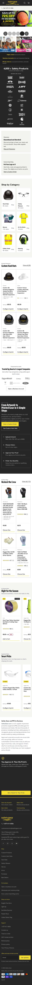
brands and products (16, 54)
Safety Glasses (5, 863)
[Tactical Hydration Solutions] (21, 124)
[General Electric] (10, 105)
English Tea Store (6, 903)
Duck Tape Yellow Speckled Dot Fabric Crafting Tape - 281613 (11, 622)
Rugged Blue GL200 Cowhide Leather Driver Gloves (8, 553)
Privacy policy (5, 944)
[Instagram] (7, 843)
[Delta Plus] (10, 96)
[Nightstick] (10, 119)
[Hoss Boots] (21, 105)
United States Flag (6, 917)
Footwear (4, 874)
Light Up (3, 907)
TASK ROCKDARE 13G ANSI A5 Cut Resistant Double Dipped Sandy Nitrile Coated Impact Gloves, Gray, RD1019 (8, 509)
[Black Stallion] (21, 96)
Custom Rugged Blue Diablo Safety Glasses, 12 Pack (11, 688)
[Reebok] (10, 101)
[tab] (10, 34)
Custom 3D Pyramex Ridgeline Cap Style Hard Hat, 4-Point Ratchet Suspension (9, 334)
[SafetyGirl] (21, 78)
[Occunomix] (21, 82)
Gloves (3, 867)
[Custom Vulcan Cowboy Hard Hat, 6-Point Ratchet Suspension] (23, 276)
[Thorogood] (10, 91)
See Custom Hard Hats (10, 428)
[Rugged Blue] (10, 78)
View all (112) (26, 481)
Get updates (25, 957)
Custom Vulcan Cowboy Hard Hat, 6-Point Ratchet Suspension (23, 290)
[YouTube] (16, 843)
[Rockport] (10, 114)
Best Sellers (4, 877)
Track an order (5, 934)
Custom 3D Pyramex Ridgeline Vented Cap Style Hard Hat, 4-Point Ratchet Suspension (23, 334)
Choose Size (6, 530)
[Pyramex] (10, 82)
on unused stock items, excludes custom (15, 62)
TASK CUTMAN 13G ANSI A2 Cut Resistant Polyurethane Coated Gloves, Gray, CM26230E (22, 556)
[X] (12, 843)
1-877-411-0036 (8, 824)
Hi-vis (3, 870)
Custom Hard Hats (6, 856)
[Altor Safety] (10, 124)
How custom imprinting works (10, 894)
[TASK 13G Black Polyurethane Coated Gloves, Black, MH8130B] (23, 493)
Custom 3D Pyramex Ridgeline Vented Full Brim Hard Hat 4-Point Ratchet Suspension (9, 291)
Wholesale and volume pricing (10, 890)
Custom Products (6, 853)
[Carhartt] (21, 119)
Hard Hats (4, 860)
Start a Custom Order (10, 424)
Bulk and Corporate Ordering (16, 58)
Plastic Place (5, 914)
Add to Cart (6, 639)
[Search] (24, 3)
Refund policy (5, 941)
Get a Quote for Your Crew (16, 793)
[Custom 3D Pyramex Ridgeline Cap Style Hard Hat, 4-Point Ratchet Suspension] (9, 320)
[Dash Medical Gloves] (21, 91)
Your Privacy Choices (7, 948)
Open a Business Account (16, 389)
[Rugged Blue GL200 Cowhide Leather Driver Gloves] (9, 541)
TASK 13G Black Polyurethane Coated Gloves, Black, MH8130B (22, 506)
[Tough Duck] (21, 114)
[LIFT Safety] (21, 87)
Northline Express (6, 910)
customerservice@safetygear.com (11, 828)
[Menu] (3, 3)
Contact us (4, 930)
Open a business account (8, 887)
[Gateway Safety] (21, 101)
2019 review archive (7, 937)
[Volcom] (10, 110)
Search (3, 980)
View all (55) (27, 265)
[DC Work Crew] (21, 110)
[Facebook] (3, 843)
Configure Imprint (8, 309)
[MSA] (10, 87)
